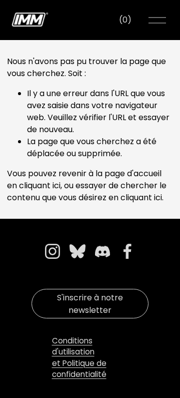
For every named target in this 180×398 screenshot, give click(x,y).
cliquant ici (39, 185)
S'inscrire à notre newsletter (90, 304)
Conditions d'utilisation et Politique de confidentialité (79, 357)
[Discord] (102, 251)
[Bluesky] (78, 251)
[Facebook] (128, 251)
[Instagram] (52, 251)
